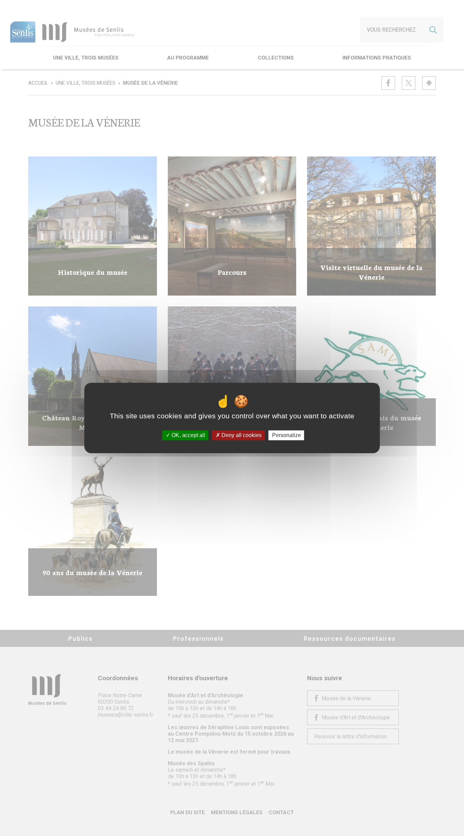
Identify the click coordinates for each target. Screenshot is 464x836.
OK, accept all (187, 435)
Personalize (286, 435)
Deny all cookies (241, 435)
